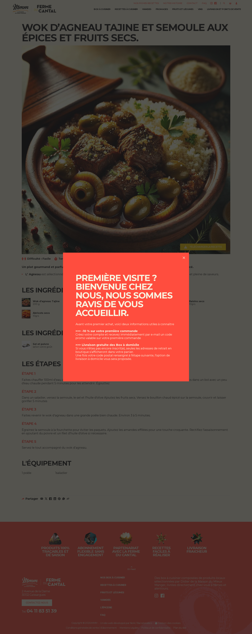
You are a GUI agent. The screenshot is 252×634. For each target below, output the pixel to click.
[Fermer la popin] (184, 258)
